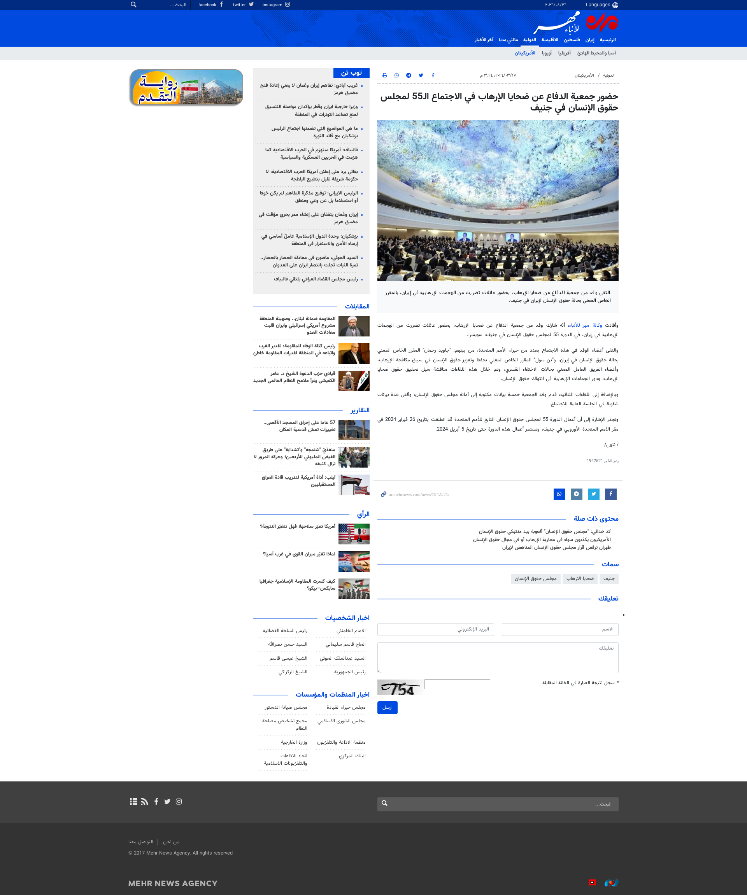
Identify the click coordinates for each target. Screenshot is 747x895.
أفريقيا (564, 53)
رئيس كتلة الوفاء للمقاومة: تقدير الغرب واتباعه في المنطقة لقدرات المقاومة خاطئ (294, 349)
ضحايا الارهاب (580, 579)
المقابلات (357, 307)
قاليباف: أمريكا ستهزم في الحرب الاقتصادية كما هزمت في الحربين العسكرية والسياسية (311, 153)
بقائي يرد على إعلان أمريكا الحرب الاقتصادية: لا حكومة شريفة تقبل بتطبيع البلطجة (312, 175)
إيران (590, 40)
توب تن (351, 73)
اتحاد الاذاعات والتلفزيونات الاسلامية (285, 759)
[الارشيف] (133, 802)
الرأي (363, 515)
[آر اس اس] (144, 802)
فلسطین (572, 40)
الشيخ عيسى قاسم (288, 658)
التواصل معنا (140, 842)
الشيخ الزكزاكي (293, 672)
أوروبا (547, 53)
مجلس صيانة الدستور (286, 707)
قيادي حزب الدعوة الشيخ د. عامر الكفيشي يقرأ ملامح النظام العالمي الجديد (294, 377)
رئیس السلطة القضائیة (285, 631)
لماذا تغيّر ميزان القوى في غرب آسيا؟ (299, 554)
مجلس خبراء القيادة (346, 707)
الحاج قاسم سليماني (346, 644)
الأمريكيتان (525, 53)
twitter (240, 5)
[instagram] (179, 802)
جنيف (609, 579)
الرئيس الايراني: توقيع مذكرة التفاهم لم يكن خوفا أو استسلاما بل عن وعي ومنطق (309, 197)
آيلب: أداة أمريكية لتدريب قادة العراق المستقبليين (298, 481)
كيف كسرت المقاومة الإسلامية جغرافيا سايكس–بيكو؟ (297, 585)
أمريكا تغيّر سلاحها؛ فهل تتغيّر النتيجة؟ (297, 527)
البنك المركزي (352, 756)
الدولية (529, 40)
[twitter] (167, 802)
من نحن (171, 842)
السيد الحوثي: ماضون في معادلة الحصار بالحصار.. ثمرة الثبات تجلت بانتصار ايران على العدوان (309, 261)
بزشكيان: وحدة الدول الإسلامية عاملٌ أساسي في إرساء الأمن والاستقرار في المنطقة (309, 240)
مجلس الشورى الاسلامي (341, 721)
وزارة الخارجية (294, 742)
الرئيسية (608, 40)
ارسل (387, 707)
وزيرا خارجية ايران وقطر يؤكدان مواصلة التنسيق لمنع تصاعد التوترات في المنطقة (311, 110)
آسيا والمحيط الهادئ (596, 53)
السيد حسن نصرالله (287, 644)
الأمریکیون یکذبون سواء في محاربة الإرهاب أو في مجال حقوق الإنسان (542, 540)
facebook (207, 5)
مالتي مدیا (508, 40)
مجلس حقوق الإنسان (536, 579)
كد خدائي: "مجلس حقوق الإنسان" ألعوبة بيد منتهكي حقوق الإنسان (545, 532)
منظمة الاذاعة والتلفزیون (341, 742)
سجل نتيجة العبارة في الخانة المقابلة (580, 683)
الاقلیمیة (550, 40)
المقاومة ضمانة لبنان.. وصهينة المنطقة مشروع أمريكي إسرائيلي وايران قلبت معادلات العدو (297, 326)
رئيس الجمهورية (350, 672)
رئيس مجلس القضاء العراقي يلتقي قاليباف (316, 279)
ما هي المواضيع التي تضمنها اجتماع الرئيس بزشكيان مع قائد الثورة (315, 132)
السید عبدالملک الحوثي (343, 658)
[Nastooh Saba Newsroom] (608, 882)
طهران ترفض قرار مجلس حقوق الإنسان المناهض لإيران (556, 548)
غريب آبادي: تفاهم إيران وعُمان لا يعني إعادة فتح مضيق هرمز (309, 89)
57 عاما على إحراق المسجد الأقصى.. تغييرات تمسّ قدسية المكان (299, 426)
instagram (273, 5)
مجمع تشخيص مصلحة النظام (284, 724)
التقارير (360, 411)
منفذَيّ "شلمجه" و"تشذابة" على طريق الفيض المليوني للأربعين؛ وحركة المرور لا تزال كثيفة (294, 457)
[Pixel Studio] (588, 882)
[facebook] (156, 802)
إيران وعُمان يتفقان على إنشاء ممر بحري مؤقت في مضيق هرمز (308, 218)
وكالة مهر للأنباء (585, 325)
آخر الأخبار (484, 40)
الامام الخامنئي (351, 631)
